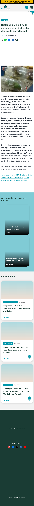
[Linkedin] (13, 40)
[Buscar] (26, 7)
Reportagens (8, 343)
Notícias (5, 20)
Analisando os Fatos (10, 302)
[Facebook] (9, 40)
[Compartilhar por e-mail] (16, 40)
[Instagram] (9, 447)
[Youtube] (25, 447)
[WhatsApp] (5, 40)
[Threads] (17, 447)
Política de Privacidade (19, 497)
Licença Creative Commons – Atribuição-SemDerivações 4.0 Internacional (17, 486)
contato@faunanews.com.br (17, 428)
